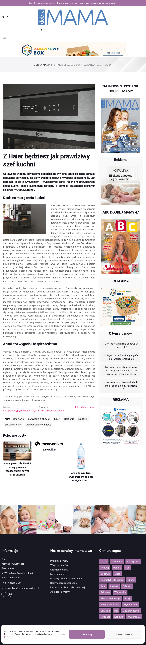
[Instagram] (7, 17)
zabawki (105, 573)
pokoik (117, 567)
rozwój (105, 567)
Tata (103, 586)
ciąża (104, 561)
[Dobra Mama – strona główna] (73, 16)
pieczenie (69, 418)
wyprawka (120, 592)
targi (127, 598)
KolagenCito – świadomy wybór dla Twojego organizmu (121, 357)
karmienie (116, 561)
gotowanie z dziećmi (39, 418)
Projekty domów (59, 560)
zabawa (127, 586)
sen (127, 567)
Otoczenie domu (59, 569)
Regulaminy (7, 568)
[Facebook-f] (3, 594)
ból (116, 610)
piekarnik (83, 418)
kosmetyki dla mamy (112, 579)
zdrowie (105, 592)
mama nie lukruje (110, 598)
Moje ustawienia (123, 634)
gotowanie (18, 418)
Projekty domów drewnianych (66, 578)
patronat (105, 616)
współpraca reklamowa (38, 424)
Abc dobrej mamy (60, 591)
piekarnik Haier (13, 424)
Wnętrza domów (59, 565)
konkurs (118, 616)
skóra (131, 579)
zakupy (114, 586)
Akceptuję (87, 634)
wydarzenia (134, 616)
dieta (117, 573)
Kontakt (5, 559)
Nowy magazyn (58, 574)
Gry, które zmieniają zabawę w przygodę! (121, 345)
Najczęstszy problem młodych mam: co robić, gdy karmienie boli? (121, 386)
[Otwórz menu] (4, 37)
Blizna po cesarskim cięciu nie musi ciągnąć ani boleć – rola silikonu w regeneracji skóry (121, 370)
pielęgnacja (133, 561)
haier (57, 418)
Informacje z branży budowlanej (67, 587)
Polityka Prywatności (12, 563)
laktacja (105, 610)
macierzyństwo (130, 610)
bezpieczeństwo (110, 604)
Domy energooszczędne (63, 583)
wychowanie (131, 604)
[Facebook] (2, 17)
